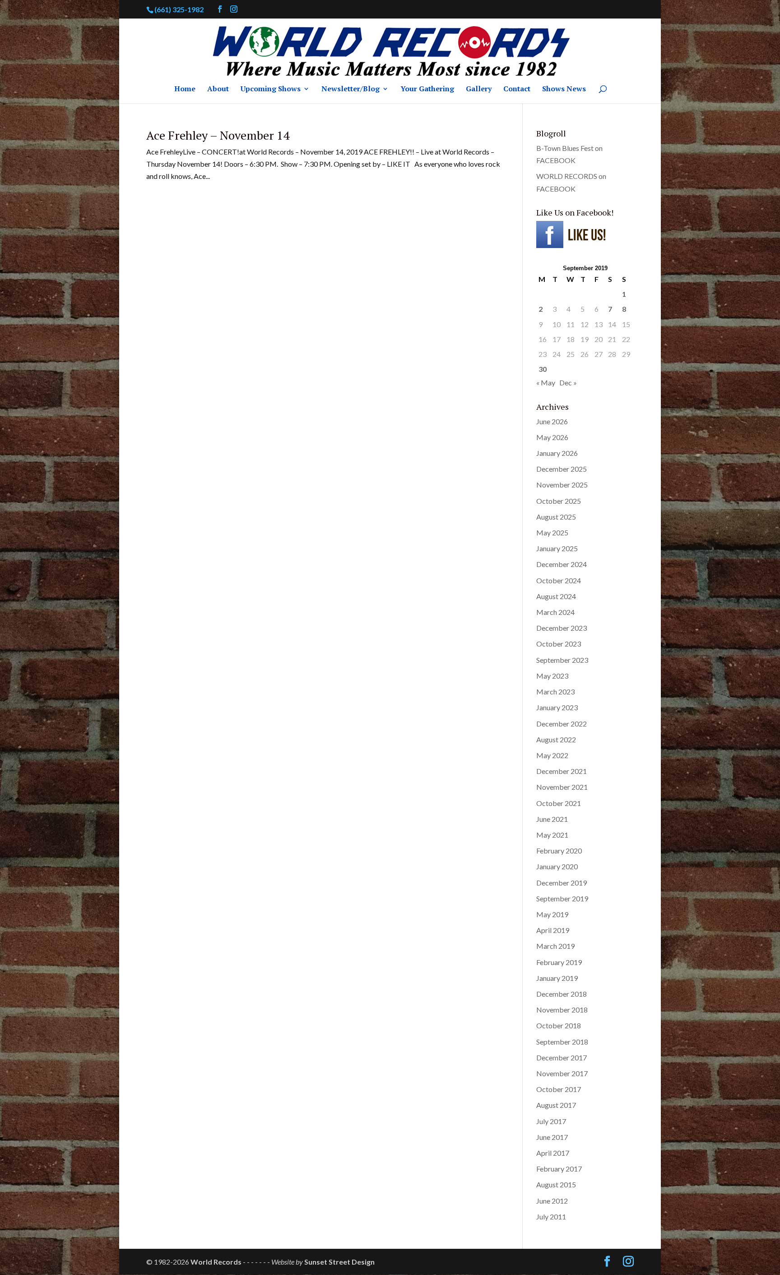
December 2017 (561, 1057)
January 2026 (557, 453)
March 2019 (555, 946)
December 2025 (561, 468)
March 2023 (555, 691)
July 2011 (551, 1216)
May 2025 (552, 532)
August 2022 (556, 739)
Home (184, 89)
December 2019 (561, 882)
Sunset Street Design (339, 1261)
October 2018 (558, 1025)
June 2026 (552, 421)
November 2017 (562, 1073)
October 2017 (558, 1089)
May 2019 (552, 914)
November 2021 (562, 787)
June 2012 (552, 1200)
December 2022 (561, 723)
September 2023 (562, 660)
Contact (516, 89)
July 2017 (551, 1121)
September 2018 (562, 1041)
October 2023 (558, 643)
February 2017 (559, 1168)
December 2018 (561, 993)
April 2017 (552, 1152)
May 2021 (552, 834)
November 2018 (562, 1009)
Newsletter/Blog (350, 89)
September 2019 (562, 898)
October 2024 (558, 580)
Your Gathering (427, 89)
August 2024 (556, 596)
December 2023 (561, 627)
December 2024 (561, 564)
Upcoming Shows (271, 89)
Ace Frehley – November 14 (217, 135)
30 (543, 369)
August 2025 (556, 516)
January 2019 (557, 978)
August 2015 (556, 1184)
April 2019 (552, 930)
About (218, 89)
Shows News (564, 89)
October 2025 (558, 501)
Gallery (479, 89)
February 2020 (559, 850)
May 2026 (552, 437)
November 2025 (562, 484)
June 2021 (552, 819)
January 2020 (557, 866)
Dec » (568, 382)
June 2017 (552, 1137)
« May (545, 382)
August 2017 (556, 1105)
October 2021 (558, 803)
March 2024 (555, 612)
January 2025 (557, 548)
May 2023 (552, 675)
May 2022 (552, 755)
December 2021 (561, 771)
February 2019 (559, 962)
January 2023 (557, 707)
